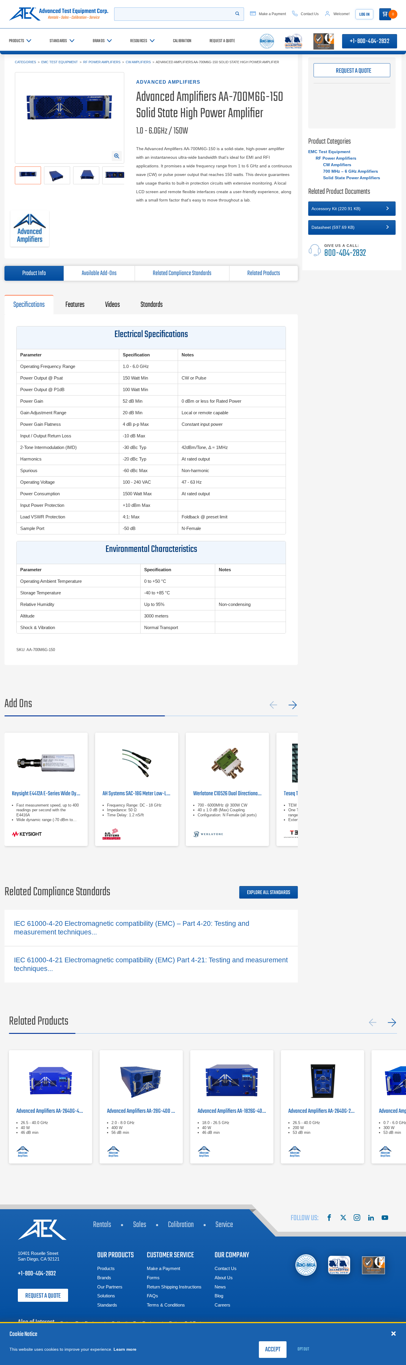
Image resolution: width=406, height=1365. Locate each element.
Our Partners (109, 1286)
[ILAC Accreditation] (306, 1265)
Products (106, 1268)
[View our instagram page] (357, 1218)
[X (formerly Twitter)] (343, 1218)
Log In (364, 14)
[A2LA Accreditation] (339, 1265)
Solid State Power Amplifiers (351, 177)
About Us (224, 1277)
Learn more (125, 1349)
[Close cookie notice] (393, 1333)
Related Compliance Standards (182, 273)
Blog (219, 1295)
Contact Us (226, 1268)
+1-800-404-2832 (369, 41)
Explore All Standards (268, 892)
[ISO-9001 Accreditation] (373, 1265)
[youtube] (385, 1218)
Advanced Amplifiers (168, 82)
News (220, 1286)
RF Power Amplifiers (101, 62)
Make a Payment (163, 1268)
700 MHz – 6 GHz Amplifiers (350, 171)
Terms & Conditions (166, 1304)
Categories (25, 62)
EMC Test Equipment (59, 62)
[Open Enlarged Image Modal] (117, 156)
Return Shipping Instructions (174, 1286)
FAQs (152, 1295)
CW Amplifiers (138, 62)
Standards (107, 1304)
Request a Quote (43, 1296)
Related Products (263, 273)
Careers (222, 1304)
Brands (104, 1277)
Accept (272, 1350)
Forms (153, 1277)
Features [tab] (74, 305)
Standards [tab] (152, 305)
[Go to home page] (58, 14)
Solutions (106, 1295)
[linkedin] (371, 1218)
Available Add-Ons (99, 273)
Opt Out (303, 1349)
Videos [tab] (112, 305)
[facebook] (329, 1218)
